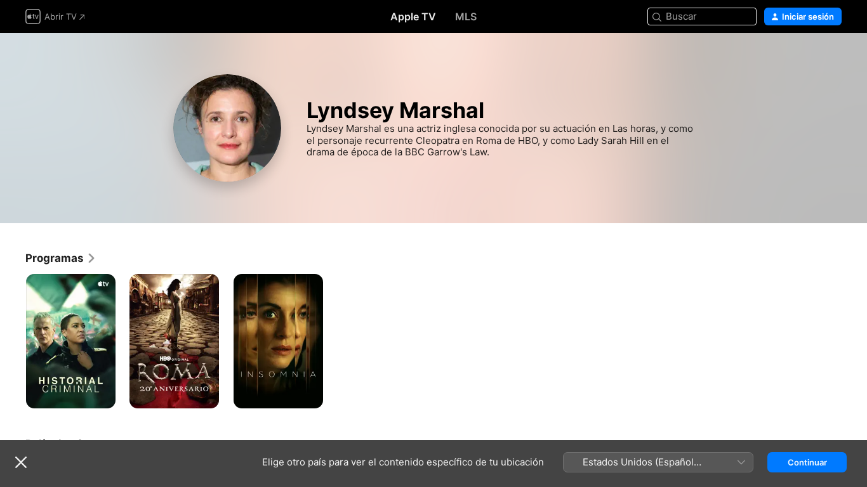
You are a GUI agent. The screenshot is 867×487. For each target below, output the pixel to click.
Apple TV (413, 16)
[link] (60, 258)
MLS (466, 16)
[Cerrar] (21, 462)
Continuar (807, 462)
